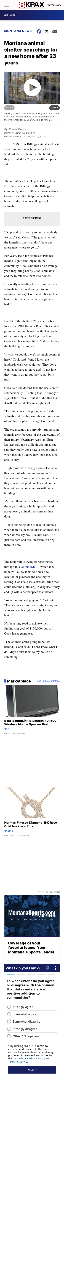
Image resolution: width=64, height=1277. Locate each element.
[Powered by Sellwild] (54, 892)
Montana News (18, 31)
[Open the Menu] (6, 5)
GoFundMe (28, 566)
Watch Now (53, 5)
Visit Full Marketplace (48, 681)
